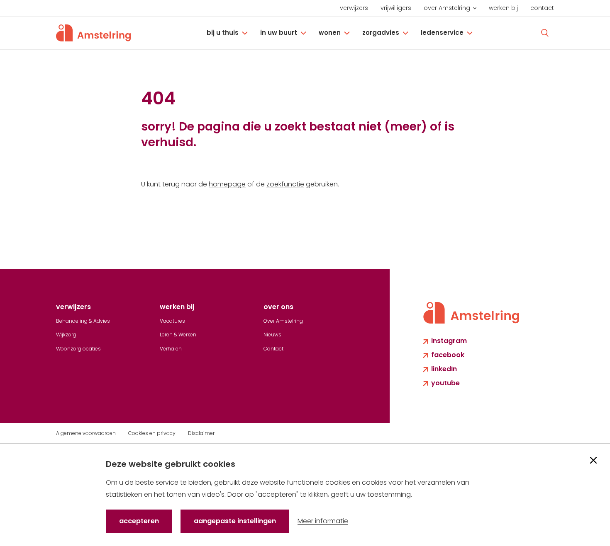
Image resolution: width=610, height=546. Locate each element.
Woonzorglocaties (78, 348)
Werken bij (503, 8)
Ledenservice (442, 32)
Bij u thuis (223, 32)
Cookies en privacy (152, 433)
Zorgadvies (380, 32)
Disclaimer (201, 433)
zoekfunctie (285, 184)
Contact (542, 8)
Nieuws (272, 334)
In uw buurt (278, 32)
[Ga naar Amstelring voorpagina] (93, 32)
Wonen (330, 32)
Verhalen (171, 348)
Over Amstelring (447, 8)
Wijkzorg (66, 334)
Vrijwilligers (396, 8)
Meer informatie (323, 521)
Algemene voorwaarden (86, 433)
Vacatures (172, 320)
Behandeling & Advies (83, 320)
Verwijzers (354, 8)
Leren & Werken (178, 334)
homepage (227, 184)
